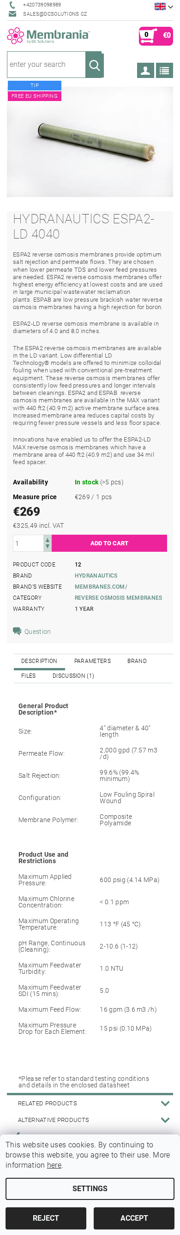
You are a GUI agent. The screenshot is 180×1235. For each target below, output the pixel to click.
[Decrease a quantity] (47, 547)
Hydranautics (96, 576)
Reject (46, 1218)
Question (37, 631)
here (54, 1165)
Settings (90, 1188)
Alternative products (53, 1119)
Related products (47, 1103)
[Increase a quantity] (47, 539)
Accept (134, 1218)
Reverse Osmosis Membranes (118, 598)
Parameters (92, 661)
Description (39, 661)
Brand (137, 661)
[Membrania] (48, 36)
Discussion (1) (73, 676)
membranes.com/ (101, 587)
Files (28, 676)
